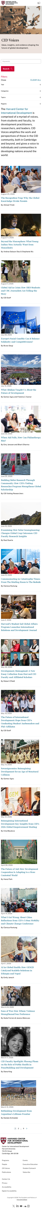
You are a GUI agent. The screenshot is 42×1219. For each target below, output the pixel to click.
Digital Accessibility (9, 1191)
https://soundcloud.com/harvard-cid (25, 1207)
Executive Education (30, 1164)
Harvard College (22, 1199)
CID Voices (6, 1168)
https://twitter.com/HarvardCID (14, 1206)
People (4, 1164)
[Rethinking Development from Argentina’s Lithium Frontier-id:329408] (18, 1093)
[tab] (21, 84)
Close (3, 80)
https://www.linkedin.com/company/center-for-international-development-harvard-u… (17, 1206)
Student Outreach (29, 1168)
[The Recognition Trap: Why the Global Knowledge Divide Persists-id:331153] (21, 179)
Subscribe (26, 1172)
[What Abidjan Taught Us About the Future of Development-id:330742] (21, 369)
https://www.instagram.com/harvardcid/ (28, 1206)
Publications (6, 1172)
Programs (5, 1160)
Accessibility (6, 1187)
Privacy (4, 1183)
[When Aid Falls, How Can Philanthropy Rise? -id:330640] (21, 419)
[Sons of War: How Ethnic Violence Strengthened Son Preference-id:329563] (15, 996)
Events (25, 1160)
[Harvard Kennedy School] (13, 2)
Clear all (35, 80)
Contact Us (6, 1179)
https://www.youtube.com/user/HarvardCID (21, 1206)
